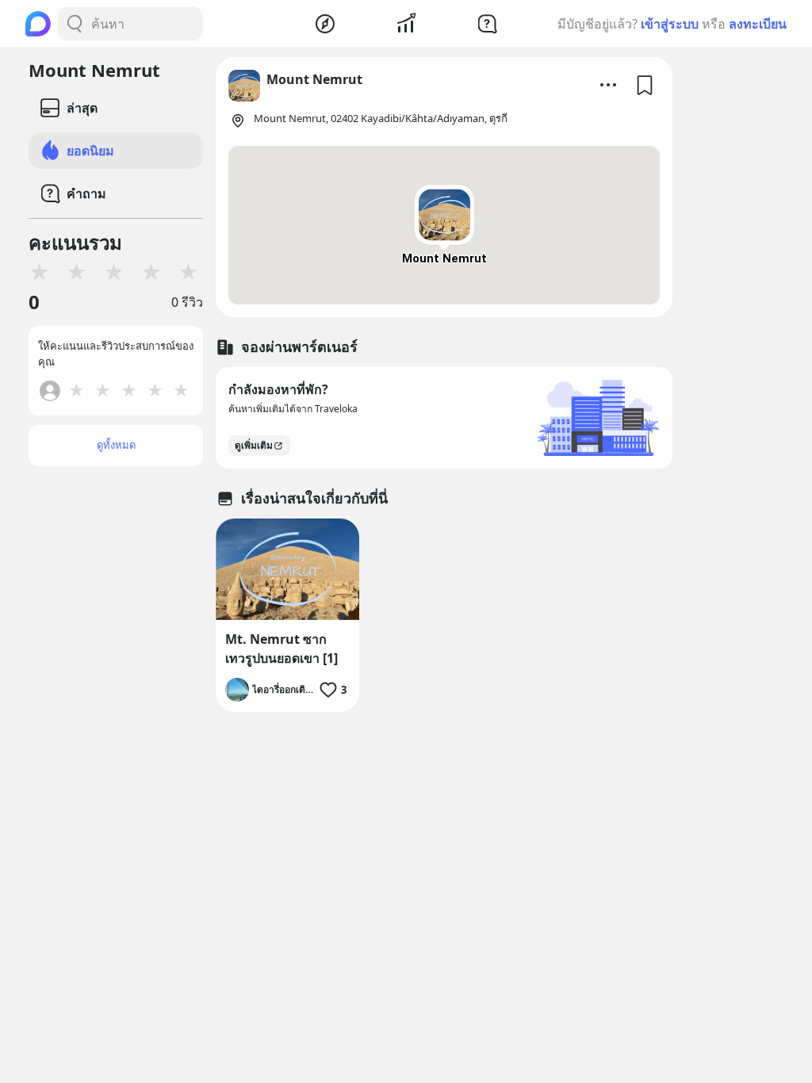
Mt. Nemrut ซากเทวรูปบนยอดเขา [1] (281, 648)
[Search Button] (74, 24)
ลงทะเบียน (758, 24)
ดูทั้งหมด (116, 445)
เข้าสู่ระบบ (670, 24)
